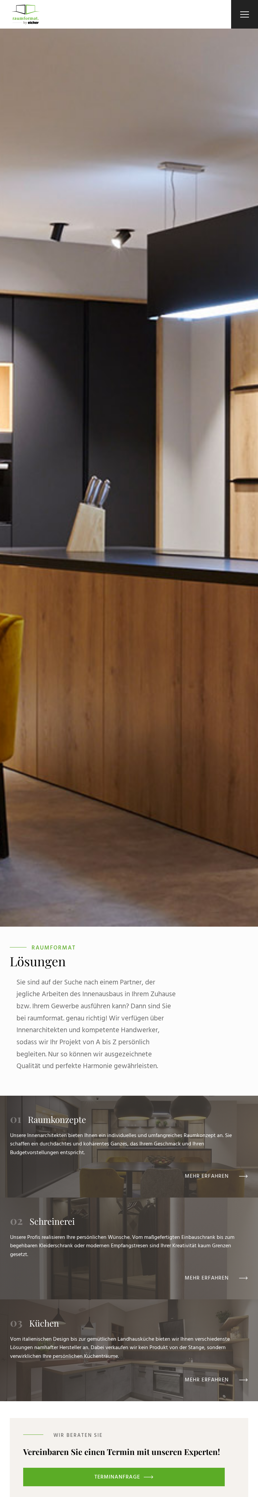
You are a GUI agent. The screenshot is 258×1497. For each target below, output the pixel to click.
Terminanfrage (117, 1477)
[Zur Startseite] (25, 14)
